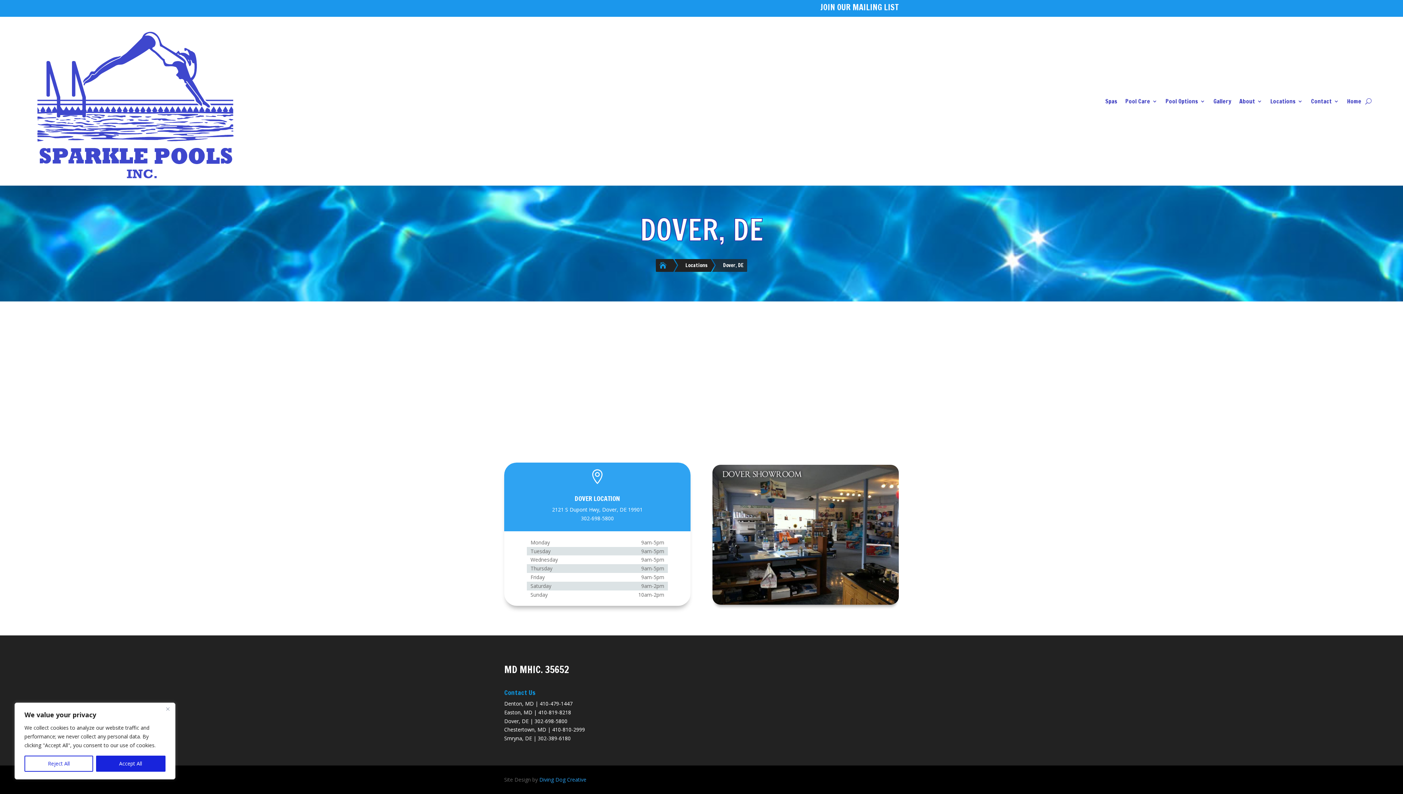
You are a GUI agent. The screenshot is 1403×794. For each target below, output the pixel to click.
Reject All (59, 763)
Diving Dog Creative (562, 779)
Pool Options (1182, 101)
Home (1354, 101)
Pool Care (1137, 101)
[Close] (167, 708)
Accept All (130, 763)
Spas (1111, 101)
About (1247, 101)
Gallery (1222, 101)
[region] (95, 741)
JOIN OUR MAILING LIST (859, 7)
